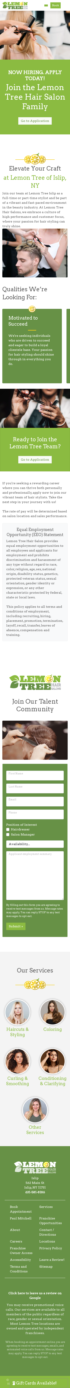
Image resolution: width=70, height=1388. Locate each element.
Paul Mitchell (21, 1218)
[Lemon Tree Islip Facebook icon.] (30, 1286)
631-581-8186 (35, 1192)
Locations (47, 1241)
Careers (16, 1241)
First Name (16, 773)
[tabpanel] (32, 346)
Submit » (16, 926)
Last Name (15, 786)
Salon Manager (23, 834)
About (15, 1230)
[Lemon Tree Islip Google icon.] (40, 1286)
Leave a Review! (51, 1260)
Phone (13, 812)
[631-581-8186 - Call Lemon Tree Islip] (46, 5)
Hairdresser (20, 829)
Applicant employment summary (30, 854)
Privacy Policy (50, 1248)
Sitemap (45, 1266)
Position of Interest (21, 825)
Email (12, 799)
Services (46, 1207)
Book (55, 5)
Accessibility (20, 1260)
